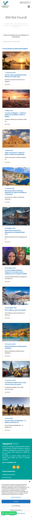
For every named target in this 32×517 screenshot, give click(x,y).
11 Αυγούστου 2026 (10, 72)
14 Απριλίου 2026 (9, 188)
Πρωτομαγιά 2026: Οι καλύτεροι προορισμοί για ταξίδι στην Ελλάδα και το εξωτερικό (16, 192)
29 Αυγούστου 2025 (10, 344)
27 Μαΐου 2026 (9, 110)
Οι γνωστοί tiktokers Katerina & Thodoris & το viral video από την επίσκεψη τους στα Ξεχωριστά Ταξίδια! (16, 272)
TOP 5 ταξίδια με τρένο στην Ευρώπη (15, 310)
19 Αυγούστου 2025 (10, 380)
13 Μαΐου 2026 (9, 150)
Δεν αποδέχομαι (16, 505)
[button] (29, 481)
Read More (7, 84)
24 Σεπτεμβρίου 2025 (11, 307)
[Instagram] (17, 467)
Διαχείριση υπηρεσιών (16, 497)
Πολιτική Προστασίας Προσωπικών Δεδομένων (17, 514)
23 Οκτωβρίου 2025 (10, 268)
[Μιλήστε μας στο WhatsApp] (9, 513)
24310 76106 (8, 477)
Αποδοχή (16, 501)
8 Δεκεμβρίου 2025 (10, 228)
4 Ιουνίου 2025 (9, 418)
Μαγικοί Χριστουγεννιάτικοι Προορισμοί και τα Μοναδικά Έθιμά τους (15, 232)
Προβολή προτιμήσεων (16, 510)
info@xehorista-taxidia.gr (8, 474)
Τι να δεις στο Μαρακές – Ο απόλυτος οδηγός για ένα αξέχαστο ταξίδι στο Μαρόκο (15, 114)
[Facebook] (14, 467)
